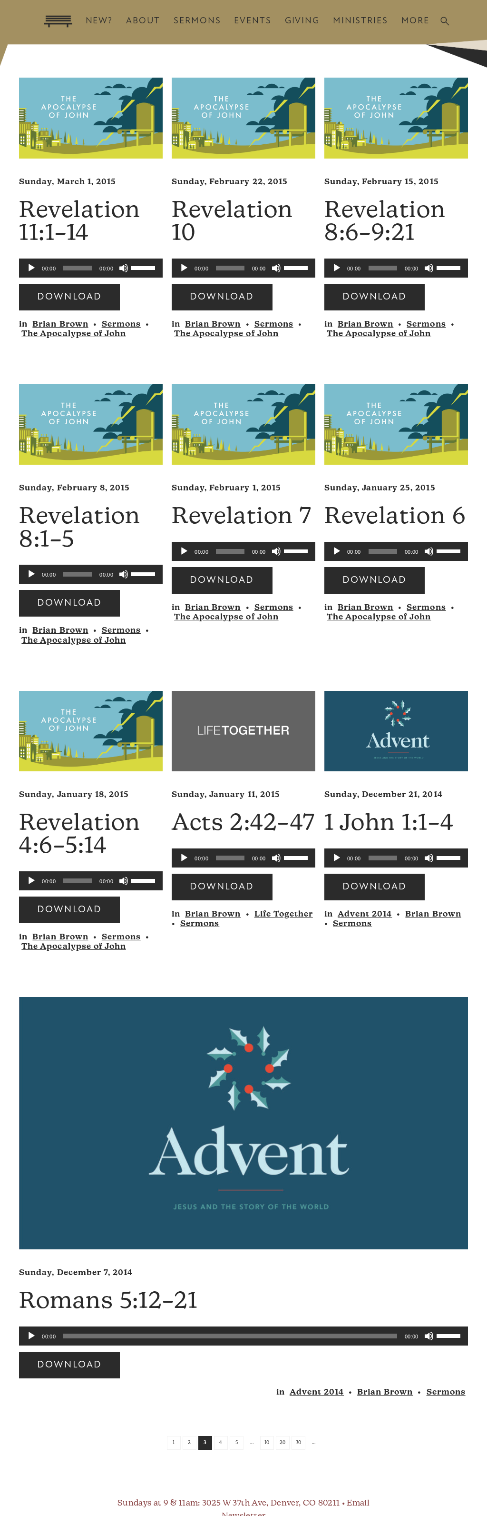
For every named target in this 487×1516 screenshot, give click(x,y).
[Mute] (123, 268)
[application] (91, 268)
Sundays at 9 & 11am (157, 1503)
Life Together (283, 914)
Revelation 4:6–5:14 (80, 835)
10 (267, 1443)
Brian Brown (60, 324)
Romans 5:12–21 (108, 1302)
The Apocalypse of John (73, 334)
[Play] (31, 268)
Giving (302, 21)
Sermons (197, 21)
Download (69, 297)
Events (252, 21)
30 (299, 1443)
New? (99, 21)
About (143, 21)
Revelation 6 (395, 517)
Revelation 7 (242, 517)
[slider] (144, 267)
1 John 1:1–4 (389, 824)
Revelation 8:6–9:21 (385, 223)
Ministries (360, 21)
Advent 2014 (365, 914)
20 (283, 1443)
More (415, 21)
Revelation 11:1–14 (80, 223)
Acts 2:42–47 (243, 824)
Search (444, 21)
